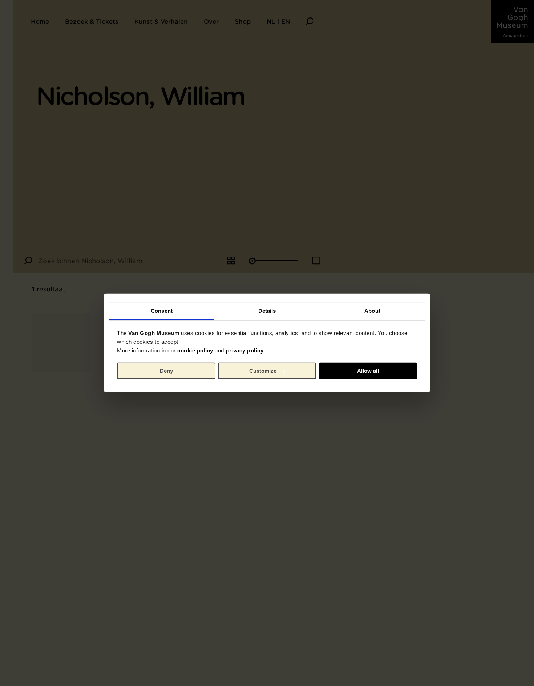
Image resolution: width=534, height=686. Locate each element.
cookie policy (195, 350)
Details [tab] (267, 311)
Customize (262, 371)
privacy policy (244, 350)
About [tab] (372, 311)
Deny (166, 371)
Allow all (368, 371)
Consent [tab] (162, 311)
